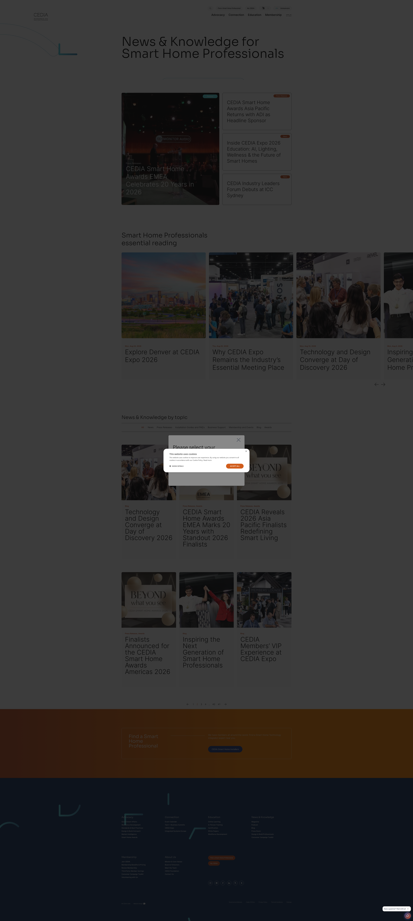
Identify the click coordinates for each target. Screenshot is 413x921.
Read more (207, 460)
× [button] (246, 451)
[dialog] (206, 460)
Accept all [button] (235, 466)
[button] (176, 466)
